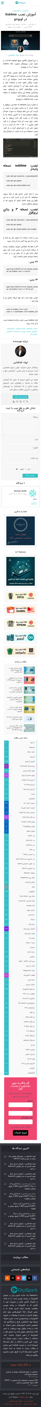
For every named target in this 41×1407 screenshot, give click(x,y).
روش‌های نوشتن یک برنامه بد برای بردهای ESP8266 (22, 1157)
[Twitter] (23, 1278)
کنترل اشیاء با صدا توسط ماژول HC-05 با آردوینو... (15, 709)
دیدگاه (35, 417)
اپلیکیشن (25, 10)
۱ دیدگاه (24, 24)
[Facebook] (34, 1278)
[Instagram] (29, 1278)
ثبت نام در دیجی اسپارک (12, 1404)
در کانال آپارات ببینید (20, 1365)
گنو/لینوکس (16, 10)
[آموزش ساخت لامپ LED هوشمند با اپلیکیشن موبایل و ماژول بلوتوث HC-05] (28, 690)
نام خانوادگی (27, 1118)
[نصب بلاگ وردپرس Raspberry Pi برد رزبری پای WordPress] (28, 728)
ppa (35, 328)
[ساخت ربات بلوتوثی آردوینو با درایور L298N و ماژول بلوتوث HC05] (28, 680)
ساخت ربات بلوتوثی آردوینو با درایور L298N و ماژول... (14, 680)
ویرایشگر (33, 334)
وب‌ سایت (34, 458)
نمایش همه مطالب (20, 397)
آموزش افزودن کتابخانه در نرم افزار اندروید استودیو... (14, 699)
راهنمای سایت (28, 1401)
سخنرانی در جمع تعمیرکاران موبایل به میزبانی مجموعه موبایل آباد (22, 1373)
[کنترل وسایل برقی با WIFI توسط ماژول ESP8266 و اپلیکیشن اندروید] (28, 670)
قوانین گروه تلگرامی (15, 1401)
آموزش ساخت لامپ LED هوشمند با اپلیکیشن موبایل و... (15, 690)
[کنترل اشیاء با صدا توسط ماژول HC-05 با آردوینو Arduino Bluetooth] (28, 709)
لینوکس (8, 331)
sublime (29, 328)
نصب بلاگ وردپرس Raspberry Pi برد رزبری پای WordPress (14, 728)
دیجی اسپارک (24, 1397)
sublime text (20, 328)
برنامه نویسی (25, 331)
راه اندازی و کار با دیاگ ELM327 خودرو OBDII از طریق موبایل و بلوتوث (22, 1186)
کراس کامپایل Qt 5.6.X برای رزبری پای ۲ (14, 718)
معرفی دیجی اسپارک (30, 1404)
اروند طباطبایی (10, 24)
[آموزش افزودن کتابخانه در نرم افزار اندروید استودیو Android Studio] (28, 699)
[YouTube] (18, 1278)
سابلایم (16, 331)
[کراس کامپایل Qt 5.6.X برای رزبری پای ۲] (28, 719)
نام (36, 439)
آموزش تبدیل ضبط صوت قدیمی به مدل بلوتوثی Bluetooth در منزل (22, 1166)
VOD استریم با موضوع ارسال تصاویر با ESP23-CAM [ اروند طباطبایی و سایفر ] (21, 1381)
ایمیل (35, 447)
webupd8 (10, 328)
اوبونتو (34, 331)
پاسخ (34, 503)
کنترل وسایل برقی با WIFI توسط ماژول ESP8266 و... (15, 670)
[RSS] (7, 1278)
